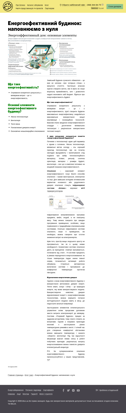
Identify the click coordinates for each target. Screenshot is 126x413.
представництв (27, 8)
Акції (19, 394)
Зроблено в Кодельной (108, 390)
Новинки (11, 394)
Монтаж (26, 394)
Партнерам (49, 8)
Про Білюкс (20, 5)
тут (48, 359)
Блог (47, 5)
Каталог (35, 5)
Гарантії (34, 394)
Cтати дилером (114, 6)
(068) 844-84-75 (94, 4)
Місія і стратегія (45, 394)
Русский (101, 8)
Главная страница (15, 375)
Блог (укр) (29, 375)
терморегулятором (55, 191)
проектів (39, 8)
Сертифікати (48, 390)
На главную (8, 6)
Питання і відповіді (33, 390)
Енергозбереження (16, 390)
